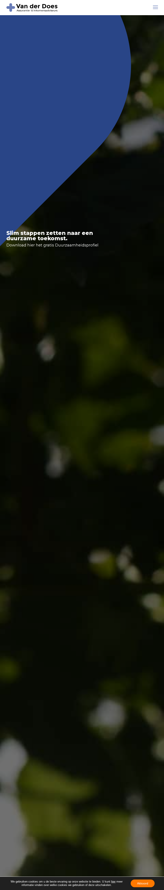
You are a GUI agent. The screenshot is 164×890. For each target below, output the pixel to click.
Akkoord (142, 883)
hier (113, 881)
